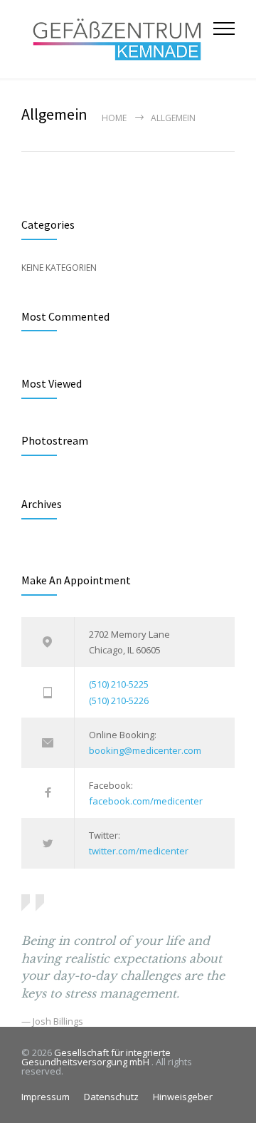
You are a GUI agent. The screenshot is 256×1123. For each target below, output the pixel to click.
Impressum (45, 1096)
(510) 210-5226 (119, 700)
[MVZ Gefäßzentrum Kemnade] (117, 39)
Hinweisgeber (183, 1096)
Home (114, 118)
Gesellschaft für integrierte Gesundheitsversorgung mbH (96, 1057)
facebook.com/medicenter (146, 801)
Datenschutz (111, 1096)
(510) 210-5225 (119, 684)
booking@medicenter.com (145, 750)
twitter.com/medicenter (138, 850)
